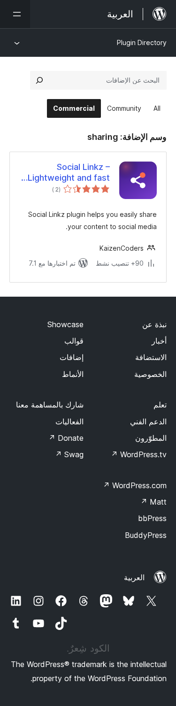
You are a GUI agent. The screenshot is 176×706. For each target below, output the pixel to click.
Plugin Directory (142, 42)
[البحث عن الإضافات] (39, 80)
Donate (66, 438)
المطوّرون (151, 438)
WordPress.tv (139, 454)
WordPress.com (135, 485)
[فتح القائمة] (15, 14)
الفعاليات (69, 421)
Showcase (65, 324)
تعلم (160, 404)
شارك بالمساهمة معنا (50, 404)
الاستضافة (151, 357)
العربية (134, 577)
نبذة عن (154, 324)
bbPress (152, 518)
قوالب (74, 340)
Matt (153, 501)
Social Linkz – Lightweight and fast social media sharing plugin (69, 173)
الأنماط (73, 374)
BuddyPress (146, 535)
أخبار (159, 340)
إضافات (72, 357)
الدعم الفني (148, 421)
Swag (69, 454)
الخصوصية (150, 374)
